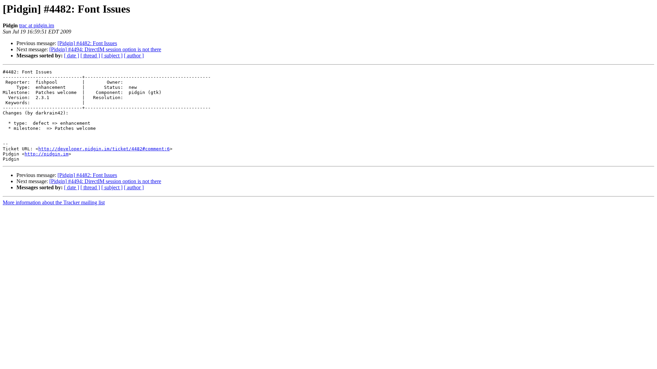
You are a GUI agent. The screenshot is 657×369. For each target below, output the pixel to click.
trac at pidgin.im (36, 25)
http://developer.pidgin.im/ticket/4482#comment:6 (104, 148)
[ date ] (71, 55)
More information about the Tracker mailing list (54, 202)
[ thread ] (90, 55)
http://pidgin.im (46, 153)
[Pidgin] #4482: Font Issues (87, 43)
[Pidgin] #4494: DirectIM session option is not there (105, 49)
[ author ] (134, 55)
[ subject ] (112, 55)
